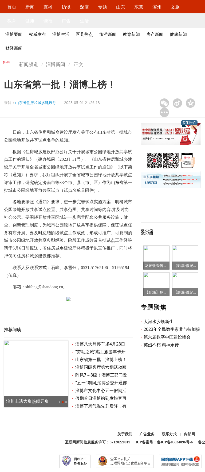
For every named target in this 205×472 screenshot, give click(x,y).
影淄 (147, 232)
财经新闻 (13, 48)
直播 (48, 7)
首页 (11, 7)
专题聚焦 (153, 306)
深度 (84, 7)
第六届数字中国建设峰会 (167, 337)
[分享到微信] (164, 103)
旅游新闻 (107, 34)
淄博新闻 (55, 64)
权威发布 (37, 34)
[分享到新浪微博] (177, 103)
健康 (29, 21)
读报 (48, 21)
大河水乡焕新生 (159, 321)
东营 (138, 7)
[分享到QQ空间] (190, 103)
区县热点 (84, 34)
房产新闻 (154, 34)
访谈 (66, 7)
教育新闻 (131, 34)
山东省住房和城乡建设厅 (35, 102)
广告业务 (147, 434)
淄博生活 (60, 34)
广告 (66, 21)
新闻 (29, 7)
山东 (120, 7)
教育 (11, 21)
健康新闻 (178, 34)
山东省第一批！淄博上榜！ (101, 359)
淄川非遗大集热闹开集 (27, 401)
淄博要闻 (13, 34)
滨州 (156, 7)
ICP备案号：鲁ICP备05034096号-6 (164, 442)
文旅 (175, 7)
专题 (102, 7)
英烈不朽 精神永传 (161, 345)
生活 (84, 21)
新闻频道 (28, 64)
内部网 (189, 434)
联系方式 (169, 434)
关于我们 (124, 434)
